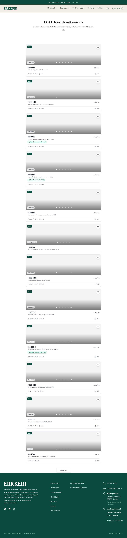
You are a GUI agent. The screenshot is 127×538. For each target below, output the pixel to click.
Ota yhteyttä (118, 8)
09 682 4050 (112, 483)
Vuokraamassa (78, 8)
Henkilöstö (55, 497)
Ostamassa (63, 8)
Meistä (99, 8)
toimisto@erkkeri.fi (114, 489)
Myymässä (51, 8)
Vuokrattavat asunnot (78, 488)
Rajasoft (120, 533)
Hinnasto (54, 501)
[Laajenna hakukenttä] (107, 8)
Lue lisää (75, 2)
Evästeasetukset (29, 533)
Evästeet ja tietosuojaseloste (13, 533)
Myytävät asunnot (77, 483)
